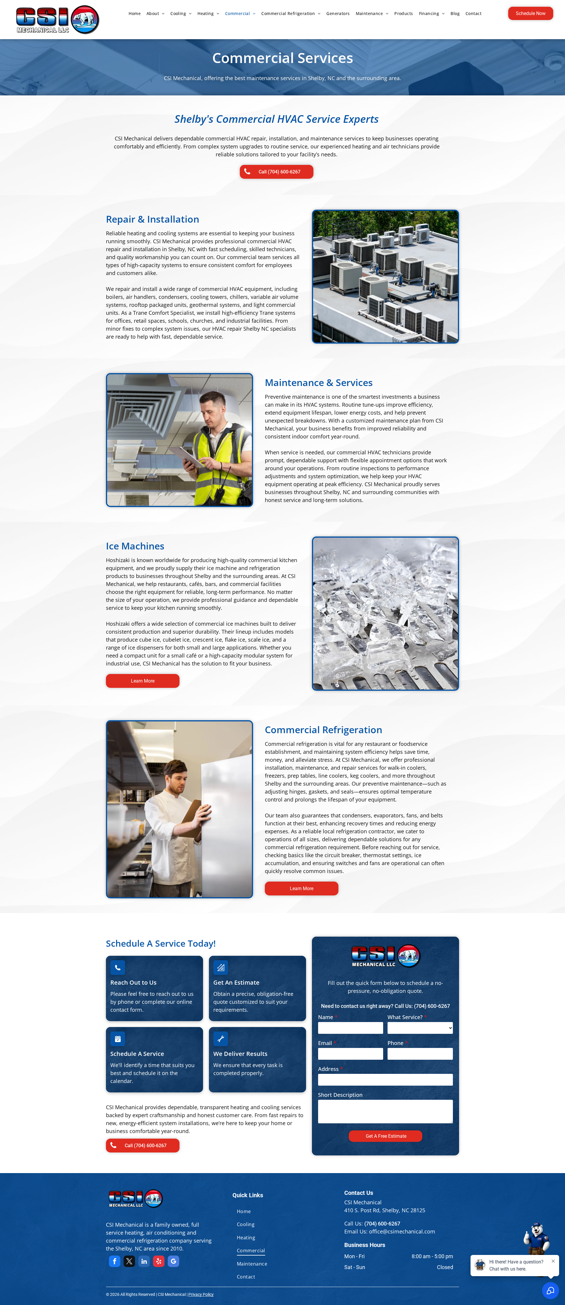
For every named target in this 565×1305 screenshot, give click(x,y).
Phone (395, 1042)
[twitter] (129, 1262)
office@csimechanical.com (402, 1231)
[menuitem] (135, 13)
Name (325, 1017)
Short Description (340, 1094)
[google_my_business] (173, 1262)
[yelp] (158, 1262)
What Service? (405, 1017)
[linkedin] (144, 1262)
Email (325, 1042)
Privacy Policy (201, 1294)
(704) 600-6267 (432, 1006)
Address (328, 1068)
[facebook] (114, 1262)
